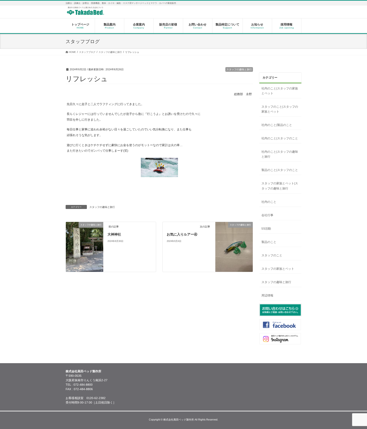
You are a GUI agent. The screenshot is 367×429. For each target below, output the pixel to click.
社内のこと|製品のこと (276, 125)
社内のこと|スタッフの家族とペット (279, 91)
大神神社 (114, 234)
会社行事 (267, 215)
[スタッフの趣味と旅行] (84, 269)
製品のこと (268, 242)
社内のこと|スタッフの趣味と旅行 (279, 154)
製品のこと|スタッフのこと (279, 170)
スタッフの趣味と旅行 (239, 69)
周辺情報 (267, 295)
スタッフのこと (271, 255)
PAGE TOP (355, 412)
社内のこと (268, 201)
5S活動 (266, 228)
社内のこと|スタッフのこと (279, 138)
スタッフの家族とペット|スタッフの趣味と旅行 (279, 186)
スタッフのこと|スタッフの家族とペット (279, 109)
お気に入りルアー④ (182, 234)
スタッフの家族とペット (277, 268)
